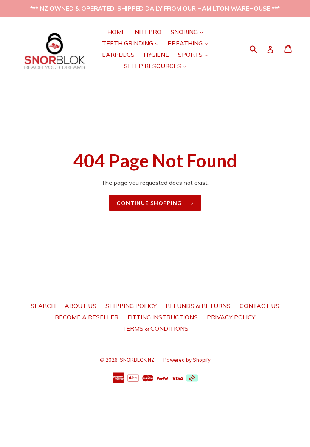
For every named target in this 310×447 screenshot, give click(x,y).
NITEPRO (148, 32)
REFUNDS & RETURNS (198, 305)
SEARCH (43, 305)
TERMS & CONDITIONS (155, 328)
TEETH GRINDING (132, 43)
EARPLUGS (118, 54)
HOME (116, 32)
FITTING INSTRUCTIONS (162, 317)
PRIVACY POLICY (231, 317)
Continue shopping (149, 203)
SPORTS (195, 54)
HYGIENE (156, 54)
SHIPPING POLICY (131, 305)
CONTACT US (259, 305)
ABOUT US (80, 305)
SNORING (188, 32)
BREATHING (189, 43)
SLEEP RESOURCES (157, 66)
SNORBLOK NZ (137, 360)
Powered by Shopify (187, 360)
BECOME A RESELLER (86, 317)
